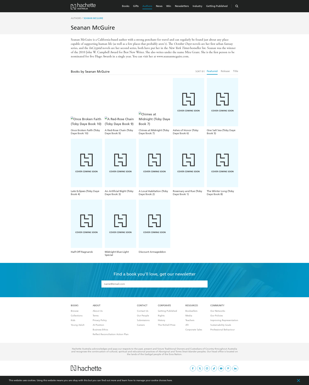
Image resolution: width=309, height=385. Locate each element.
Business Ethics (100, 330)
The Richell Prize (166, 325)
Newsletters (182, 6)
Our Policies (216, 316)
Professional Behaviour (222, 330)
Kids (73, 320)
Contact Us (142, 311)
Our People (143, 316)
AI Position (98, 325)
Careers (141, 325)
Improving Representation (224, 320)
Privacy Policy (100, 320)
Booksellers (191, 311)
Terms (95, 316)
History (161, 320)
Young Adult (77, 325)
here (169, 380)
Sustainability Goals (220, 325)
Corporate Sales (193, 330)
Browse (75, 311)
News (159, 6)
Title (235, 71)
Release (225, 71)
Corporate (164, 305)
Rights (161, 316)
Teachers (189, 320)
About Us (98, 311)
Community (217, 305)
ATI (187, 325)
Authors (147, 6)
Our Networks (217, 311)
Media (188, 316)
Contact (142, 305)
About (96, 305)
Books (125, 6)
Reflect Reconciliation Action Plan (111, 334)
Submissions (143, 320)
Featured (212, 71)
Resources (191, 305)
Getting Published (217, 6)
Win (168, 6)
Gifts (136, 6)
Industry (197, 6)
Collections (76, 316)
